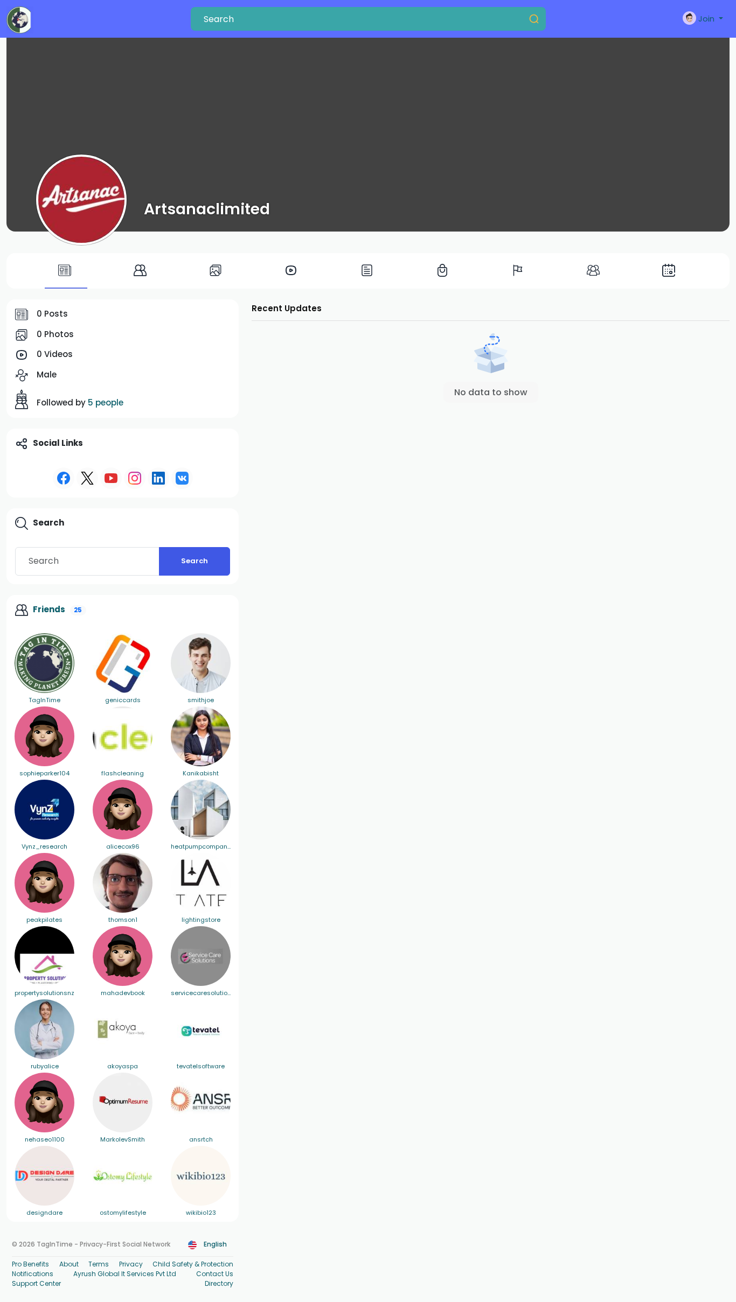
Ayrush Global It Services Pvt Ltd (124, 1273)
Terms (98, 1264)
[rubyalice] (44, 1029)
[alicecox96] (122, 809)
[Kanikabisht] (201, 736)
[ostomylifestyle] (122, 1176)
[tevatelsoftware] (201, 1029)
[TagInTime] (44, 663)
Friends (49, 609)
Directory (219, 1283)
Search (194, 561)
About (69, 1264)
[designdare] (44, 1176)
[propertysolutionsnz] (44, 956)
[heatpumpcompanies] (201, 809)
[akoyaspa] (122, 1029)
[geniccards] (122, 663)
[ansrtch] (201, 1102)
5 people (105, 402)
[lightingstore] (201, 883)
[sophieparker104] (44, 736)
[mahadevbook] (122, 956)
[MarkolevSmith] (122, 1102)
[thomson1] (122, 883)
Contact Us (214, 1273)
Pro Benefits (30, 1264)
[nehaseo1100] (44, 1102)
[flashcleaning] (122, 736)
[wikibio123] (201, 1176)
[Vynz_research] (44, 809)
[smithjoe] (201, 663)
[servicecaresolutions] (201, 956)
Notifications (32, 1273)
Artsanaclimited (207, 209)
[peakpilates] (44, 883)
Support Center (36, 1283)
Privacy (131, 1264)
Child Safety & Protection (192, 1264)
